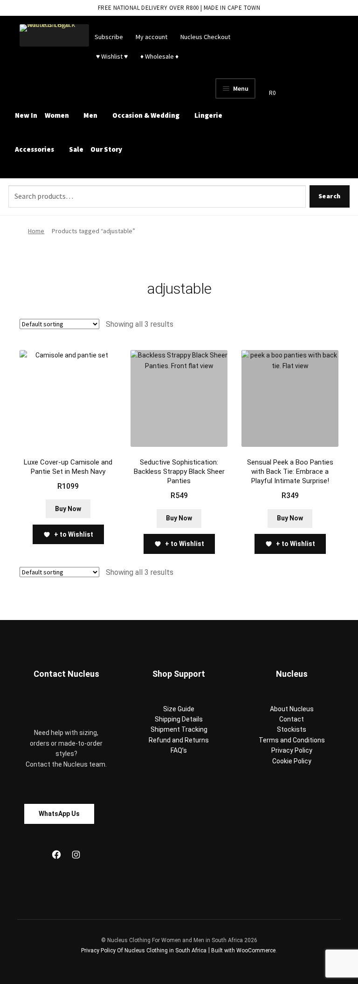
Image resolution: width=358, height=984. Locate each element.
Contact (291, 719)
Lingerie (208, 115)
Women (57, 115)
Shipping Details (179, 719)
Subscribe (109, 37)
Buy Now (68, 508)
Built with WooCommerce (243, 950)
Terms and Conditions (292, 740)
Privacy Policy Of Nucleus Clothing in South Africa (144, 950)
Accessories (34, 149)
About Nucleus (292, 709)
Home (36, 231)
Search (329, 196)
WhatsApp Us (59, 813)
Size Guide (178, 709)
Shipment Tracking (179, 729)
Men (90, 115)
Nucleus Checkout (205, 37)
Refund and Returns (179, 740)
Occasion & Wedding (145, 115)
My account (151, 37)
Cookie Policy (291, 761)
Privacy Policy (291, 750)
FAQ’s (179, 750)
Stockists (291, 729)
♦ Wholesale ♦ (159, 56)
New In (26, 115)
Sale (76, 149)
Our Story (106, 149)
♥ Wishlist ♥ (111, 56)
